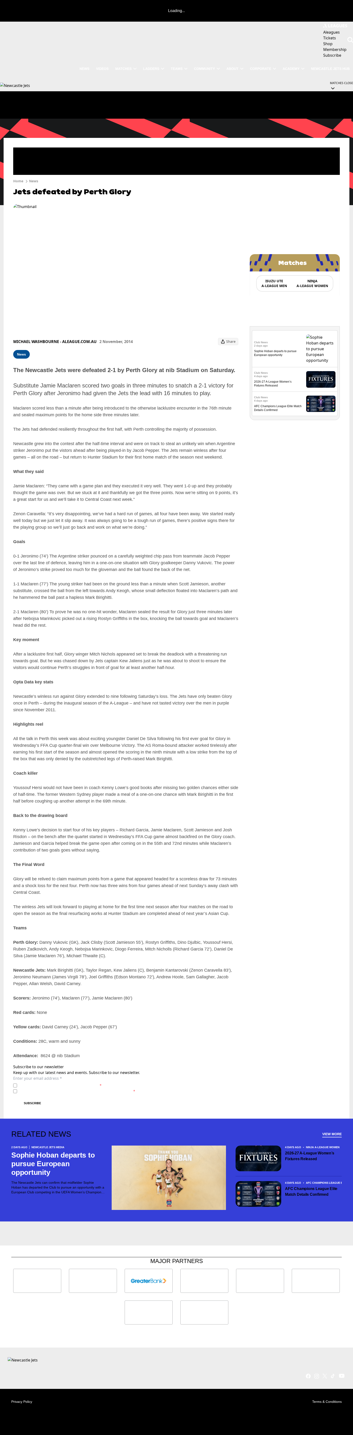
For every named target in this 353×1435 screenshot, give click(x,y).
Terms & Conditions (327, 1402)
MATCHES (123, 69)
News (33, 181)
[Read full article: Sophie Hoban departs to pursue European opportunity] (320, 348)
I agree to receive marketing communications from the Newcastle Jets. (77, 1091)
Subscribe (32, 1103)
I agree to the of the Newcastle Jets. (60, 1085)
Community (204, 69)
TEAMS (177, 69)
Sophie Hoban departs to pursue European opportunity (53, 1163)
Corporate (260, 69)
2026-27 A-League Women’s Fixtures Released (309, 1156)
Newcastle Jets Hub (330, 69)
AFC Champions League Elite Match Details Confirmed (311, 1191)
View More (332, 1134)
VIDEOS (102, 69)
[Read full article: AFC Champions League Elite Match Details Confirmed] (320, 404)
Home (18, 181)
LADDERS (151, 69)
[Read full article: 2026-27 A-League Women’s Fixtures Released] (320, 379)
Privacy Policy (52, 1085)
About (232, 69)
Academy (291, 69)
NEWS (84, 69)
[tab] (274, 283)
